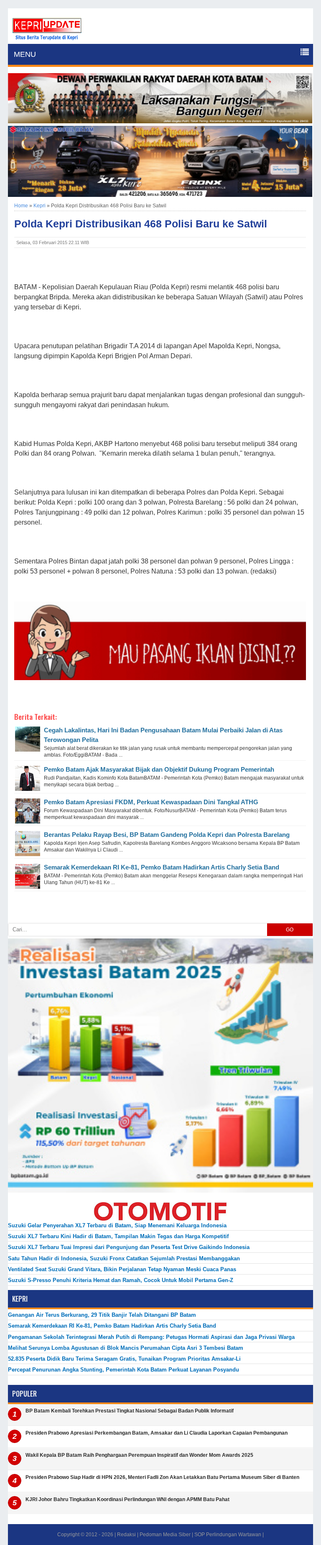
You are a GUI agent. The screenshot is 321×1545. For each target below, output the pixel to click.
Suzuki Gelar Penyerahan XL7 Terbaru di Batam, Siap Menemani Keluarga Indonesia (117, 1225)
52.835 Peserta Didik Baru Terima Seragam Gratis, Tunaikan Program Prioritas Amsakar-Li (124, 1359)
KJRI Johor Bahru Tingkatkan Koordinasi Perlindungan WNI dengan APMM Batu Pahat (127, 1499)
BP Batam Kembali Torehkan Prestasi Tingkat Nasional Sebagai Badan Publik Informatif (129, 1411)
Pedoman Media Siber (165, 1534)
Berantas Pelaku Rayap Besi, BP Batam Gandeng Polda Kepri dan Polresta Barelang (167, 834)
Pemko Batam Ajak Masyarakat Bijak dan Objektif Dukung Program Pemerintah (159, 769)
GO (289, 930)
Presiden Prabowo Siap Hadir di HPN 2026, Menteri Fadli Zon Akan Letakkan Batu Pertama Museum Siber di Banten (162, 1477)
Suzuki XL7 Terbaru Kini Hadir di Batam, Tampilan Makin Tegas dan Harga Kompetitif (118, 1236)
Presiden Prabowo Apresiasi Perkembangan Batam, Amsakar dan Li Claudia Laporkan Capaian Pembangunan (156, 1433)
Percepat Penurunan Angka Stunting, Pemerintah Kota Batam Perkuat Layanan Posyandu (123, 1370)
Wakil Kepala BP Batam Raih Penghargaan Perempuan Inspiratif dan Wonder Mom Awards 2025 (139, 1455)
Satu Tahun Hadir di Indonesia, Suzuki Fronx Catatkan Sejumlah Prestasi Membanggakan (124, 1258)
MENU (25, 54)
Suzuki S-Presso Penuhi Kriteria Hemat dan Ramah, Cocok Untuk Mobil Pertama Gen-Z (120, 1280)
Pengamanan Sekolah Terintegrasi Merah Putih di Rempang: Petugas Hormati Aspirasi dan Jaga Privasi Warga (151, 1337)
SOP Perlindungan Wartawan (227, 1534)
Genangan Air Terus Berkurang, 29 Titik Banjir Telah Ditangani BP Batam (102, 1315)
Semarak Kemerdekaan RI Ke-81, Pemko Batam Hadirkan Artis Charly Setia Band (161, 867)
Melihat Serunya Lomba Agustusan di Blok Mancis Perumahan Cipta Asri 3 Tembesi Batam (125, 1348)
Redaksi (126, 1534)
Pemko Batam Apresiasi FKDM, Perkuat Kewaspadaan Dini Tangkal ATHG (151, 802)
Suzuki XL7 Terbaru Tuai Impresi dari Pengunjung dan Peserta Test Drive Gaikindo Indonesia (129, 1247)
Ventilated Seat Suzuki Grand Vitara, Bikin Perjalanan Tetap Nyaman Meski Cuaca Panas (122, 1269)
